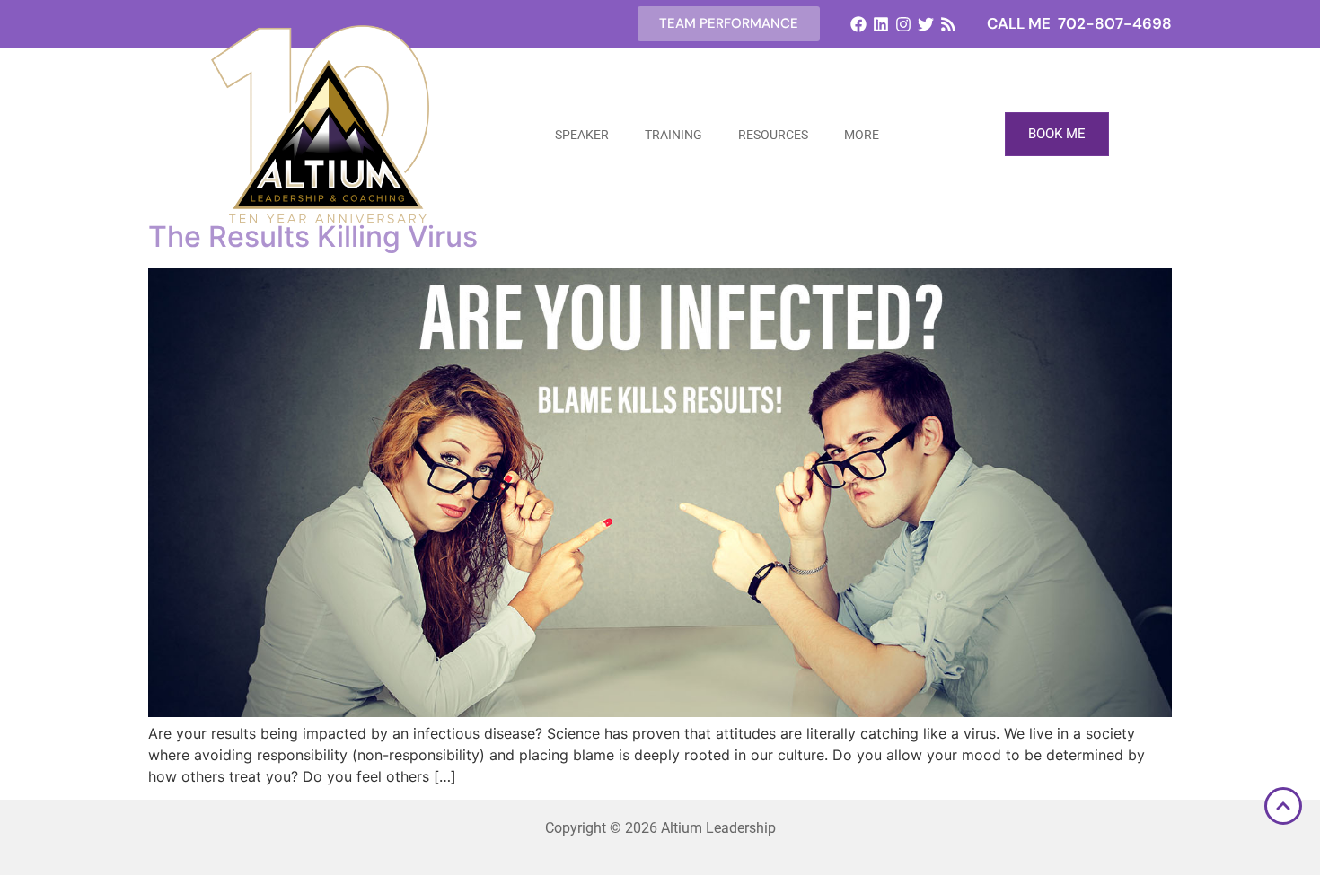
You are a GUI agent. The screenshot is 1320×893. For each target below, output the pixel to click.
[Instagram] (903, 24)
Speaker (582, 134)
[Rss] (948, 24)
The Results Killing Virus (313, 236)
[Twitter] (926, 24)
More (861, 134)
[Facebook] (858, 24)
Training (673, 134)
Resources (773, 134)
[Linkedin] (880, 24)
